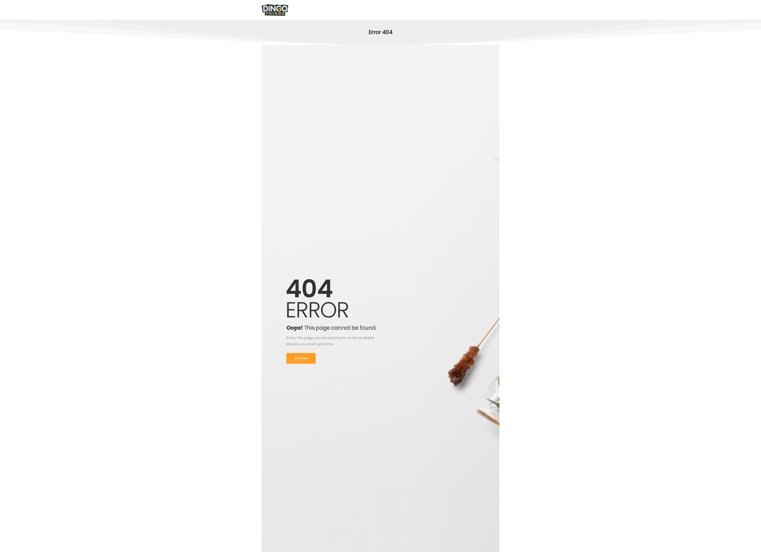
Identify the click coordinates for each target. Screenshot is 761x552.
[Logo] (275, 10)
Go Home (301, 358)
